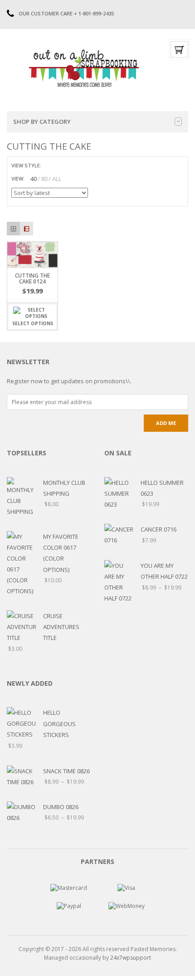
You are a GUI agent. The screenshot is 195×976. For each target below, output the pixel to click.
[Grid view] (13, 228)
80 (44, 179)
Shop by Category (42, 121)
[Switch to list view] (60, 165)
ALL (56, 179)
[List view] (26, 228)
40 (33, 179)
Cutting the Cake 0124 (32, 278)
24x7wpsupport (130, 957)
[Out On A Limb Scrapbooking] (83, 68)
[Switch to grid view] (49, 165)
